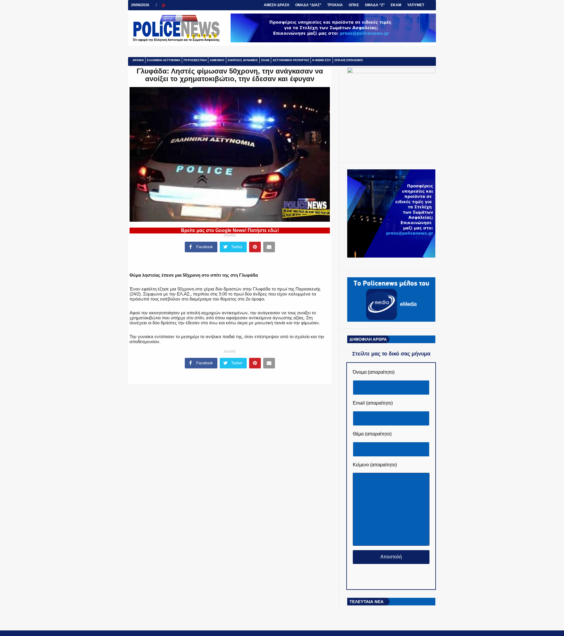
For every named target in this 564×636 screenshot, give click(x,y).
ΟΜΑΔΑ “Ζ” (375, 5)
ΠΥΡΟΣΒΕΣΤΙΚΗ (195, 60)
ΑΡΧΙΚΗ (138, 60)
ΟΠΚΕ (354, 5)
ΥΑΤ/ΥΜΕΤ (415, 5)
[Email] (269, 247)
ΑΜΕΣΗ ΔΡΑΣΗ (276, 5)
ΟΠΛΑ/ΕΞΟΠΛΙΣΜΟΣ (348, 60)
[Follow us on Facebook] (158, 5)
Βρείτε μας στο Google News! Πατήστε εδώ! (230, 230)
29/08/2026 (140, 5)
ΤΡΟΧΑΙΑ (335, 5)
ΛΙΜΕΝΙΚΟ (217, 60)
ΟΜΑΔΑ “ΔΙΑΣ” (308, 5)
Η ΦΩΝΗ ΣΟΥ (321, 60)
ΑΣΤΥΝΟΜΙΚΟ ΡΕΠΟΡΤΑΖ (291, 60)
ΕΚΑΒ (265, 60)
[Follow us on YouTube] (163, 5)
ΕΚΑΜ (396, 5)
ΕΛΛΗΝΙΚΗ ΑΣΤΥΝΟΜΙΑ (163, 60)
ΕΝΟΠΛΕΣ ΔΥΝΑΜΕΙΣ (243, 60)
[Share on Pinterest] (255, 247)
